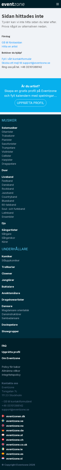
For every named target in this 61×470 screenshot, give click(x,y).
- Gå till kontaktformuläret (17, 401)
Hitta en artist (9, 46)
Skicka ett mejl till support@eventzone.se (26, 62)
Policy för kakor (11, 366)
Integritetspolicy (11, 374)
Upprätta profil (30, 103)
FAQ (4, 345)
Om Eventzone (11, 358)
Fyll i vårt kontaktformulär (16, 58)
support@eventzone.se (15, 409)
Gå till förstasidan (12, 42)
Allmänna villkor (11, 370)
